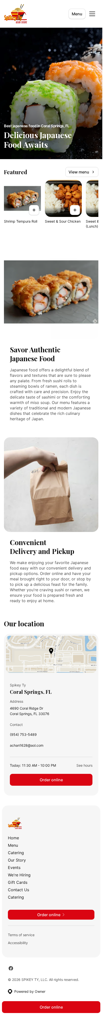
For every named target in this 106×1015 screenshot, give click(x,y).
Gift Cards (17, 882)
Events (14, 867)
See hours (84, 765)
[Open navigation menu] (92, 14)
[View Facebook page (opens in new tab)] (11, 968)
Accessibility (18, 943)
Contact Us (18, 889)
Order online (51, 779)
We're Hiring (19, 874)
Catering (16, 852)
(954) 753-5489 (23, 735)
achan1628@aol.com (26, 746)
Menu (77, 13)
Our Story (17, 860)
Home (13, 837)
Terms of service (21, 935)
